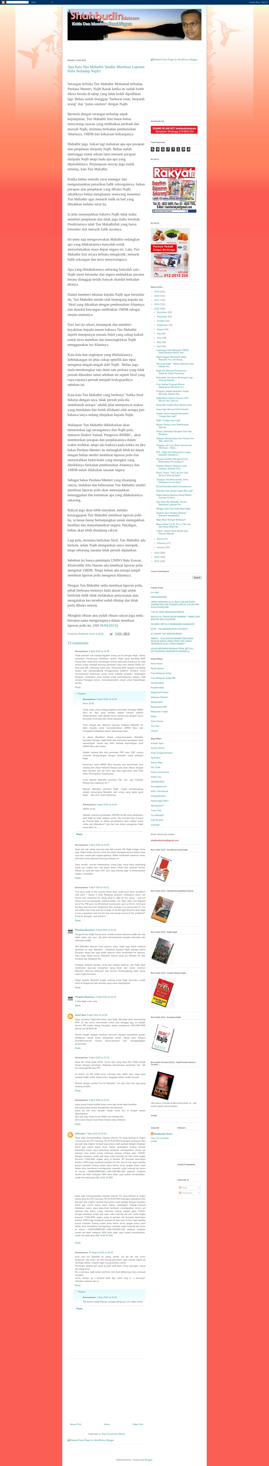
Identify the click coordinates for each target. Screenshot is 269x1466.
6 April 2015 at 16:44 (107, 804)
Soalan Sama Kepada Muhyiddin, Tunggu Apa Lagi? (172, 414)
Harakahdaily (157, 683)
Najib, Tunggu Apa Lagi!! (168, 420)
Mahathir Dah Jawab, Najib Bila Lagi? (174, 490)
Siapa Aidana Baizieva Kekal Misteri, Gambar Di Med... (174, 496)
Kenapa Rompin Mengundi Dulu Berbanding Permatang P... (172, 460)
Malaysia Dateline (159, 697)
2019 (157, 291)
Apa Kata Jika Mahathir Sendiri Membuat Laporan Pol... (171, 503)
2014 (157, 553)
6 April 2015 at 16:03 (99, 845)
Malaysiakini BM (159, 707)
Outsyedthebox (158, 796)
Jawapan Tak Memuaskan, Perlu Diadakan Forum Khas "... (172, 480)
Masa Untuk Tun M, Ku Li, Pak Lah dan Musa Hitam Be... (173, 525)
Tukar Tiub (156, 810)
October (161, 321)
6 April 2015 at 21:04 (99, 1057)
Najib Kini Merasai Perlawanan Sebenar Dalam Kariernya (171, 372)
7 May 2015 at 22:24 (96, 1133)
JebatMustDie (157, 781)
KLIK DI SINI (106, 1177)
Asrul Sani (80, 1015)
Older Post (138, 1424)
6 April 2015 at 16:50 (97, 1015)
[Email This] (116, 633)
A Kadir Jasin (157, 743)
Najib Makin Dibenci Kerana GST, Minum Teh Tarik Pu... (172, 399)
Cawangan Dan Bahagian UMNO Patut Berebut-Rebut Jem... (172, 351)
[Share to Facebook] (125, 633)
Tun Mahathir (157, 815)
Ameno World (157, 748)
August (160, 329)
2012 (157, 561)
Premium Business (85, 930)
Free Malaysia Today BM (163, 678)
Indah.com (156, 777)
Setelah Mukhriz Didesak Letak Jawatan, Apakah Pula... (171, 467)
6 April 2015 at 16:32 (106, 930)
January (161, 547)
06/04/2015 (108, 625)
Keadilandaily (157, 687)
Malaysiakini (157, 702)
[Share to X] (122, 633)
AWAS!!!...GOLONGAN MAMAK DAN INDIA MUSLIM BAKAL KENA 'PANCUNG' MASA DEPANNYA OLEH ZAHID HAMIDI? (172, 641)
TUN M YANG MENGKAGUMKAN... (168, 612)
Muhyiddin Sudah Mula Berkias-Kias (174, 405)
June (159, 338)
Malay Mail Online (159, 692)
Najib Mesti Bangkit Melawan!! (171, 519)
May (159, 342)
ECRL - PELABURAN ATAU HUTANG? (169, 629)
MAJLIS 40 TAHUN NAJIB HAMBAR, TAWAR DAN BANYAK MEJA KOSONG (175, 618)
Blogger (148, 1460)
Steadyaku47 (157, 805)
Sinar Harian (157, 721)
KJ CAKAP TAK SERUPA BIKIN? (166, 634)
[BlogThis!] (119, 633)
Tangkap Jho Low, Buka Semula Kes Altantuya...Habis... (174, 446)
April (159, 346)
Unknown (80, 1133)
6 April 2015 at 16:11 (99, 887)
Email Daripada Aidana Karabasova (173, 486)
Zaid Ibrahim (157, 820)
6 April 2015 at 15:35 (99, 651)
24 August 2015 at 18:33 (101, 1252)
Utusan (154, 731)
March (160, 539)
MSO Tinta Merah (159, 791)
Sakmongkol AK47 (160, 801)
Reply (78, 687)
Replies (82, 693)
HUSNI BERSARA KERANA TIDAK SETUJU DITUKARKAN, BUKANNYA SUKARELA (172, 649)
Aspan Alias (156, 762)
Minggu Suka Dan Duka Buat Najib (173, 508)
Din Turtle (155, 767)
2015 (157, 308)
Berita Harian (157, 668)
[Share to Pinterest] (128, 633)
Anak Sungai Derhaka (161, 753)
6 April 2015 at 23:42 (99, 1100)
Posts (184, 1187)
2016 (157, 304)
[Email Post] (111, 634)
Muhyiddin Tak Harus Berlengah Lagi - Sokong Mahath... (175, 378)
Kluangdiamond (158, 786)
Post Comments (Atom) (113, 1434)
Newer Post (75, 1424)
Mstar (153, 716)
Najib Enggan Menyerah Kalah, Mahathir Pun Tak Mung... (171, 358)
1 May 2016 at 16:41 (107, 1297)
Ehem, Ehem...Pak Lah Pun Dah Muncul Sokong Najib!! (172, 474)
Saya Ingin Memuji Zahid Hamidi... (173, 409)
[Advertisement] (134, 48)
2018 (157, 296)
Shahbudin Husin (163, 1134)
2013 (157, 557)
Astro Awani (156, 663)
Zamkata (155, 825)
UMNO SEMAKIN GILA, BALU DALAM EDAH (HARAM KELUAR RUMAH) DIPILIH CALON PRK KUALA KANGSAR (175, 604)
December (162, 312)
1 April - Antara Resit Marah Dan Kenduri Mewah (172, 532)
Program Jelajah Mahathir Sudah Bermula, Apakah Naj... (172, 392)
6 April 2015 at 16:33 (106, 997)
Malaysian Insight (159, 711)
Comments (186, 1193)
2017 (157, 300)
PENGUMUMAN (159, 597)
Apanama (155, 757)
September (162, 325)
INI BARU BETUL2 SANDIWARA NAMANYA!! (173, 624)
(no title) (155, 592)
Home (107, 1424)
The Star (155, 726)
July (159, 333)
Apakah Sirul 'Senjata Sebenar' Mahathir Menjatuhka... (171, 514)
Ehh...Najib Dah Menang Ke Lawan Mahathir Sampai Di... (173, 453)
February (162, 543)
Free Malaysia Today (161, 673)
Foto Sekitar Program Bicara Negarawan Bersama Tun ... (171, 385)
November (162, 316)
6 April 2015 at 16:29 (107, 699)
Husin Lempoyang (160, 772)
